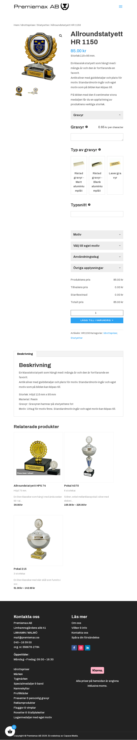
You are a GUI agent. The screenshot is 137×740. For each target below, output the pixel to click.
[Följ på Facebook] (74, 647)
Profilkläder (21, 693)
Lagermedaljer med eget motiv (33, 717)
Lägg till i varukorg (96, 320)
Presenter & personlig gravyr (31, 698)
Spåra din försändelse (85, 637)
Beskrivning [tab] (25, 353)
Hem (16, 25)
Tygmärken (21, 678)
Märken (18, 674)
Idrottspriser (28, 25)
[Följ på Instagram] (81, 647)
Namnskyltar (22, 688)
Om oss (76, 623)
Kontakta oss (80, 632)
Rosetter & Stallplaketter (29, 712)
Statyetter (43, 25)
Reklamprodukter (24, 702)
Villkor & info (79, 627)
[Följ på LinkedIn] (87, 647)
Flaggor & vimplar (25, 707)
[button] (61, 36)
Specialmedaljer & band (28, 683)
